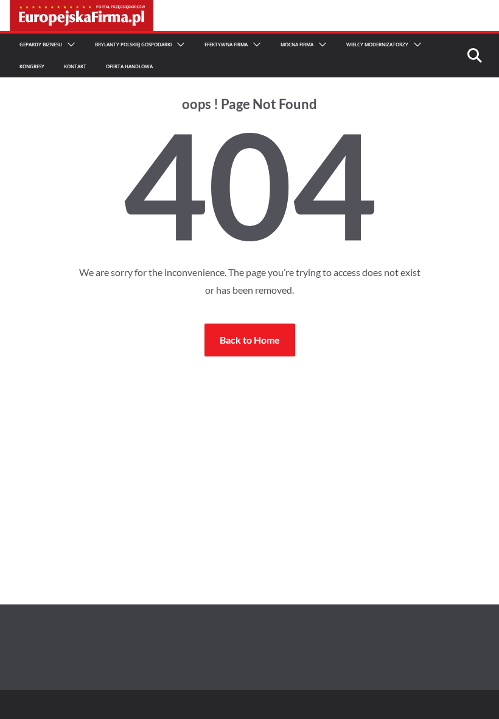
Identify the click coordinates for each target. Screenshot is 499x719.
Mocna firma (297, 44)
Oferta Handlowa (129, 66)
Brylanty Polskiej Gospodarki (133, 44)
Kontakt (75, 66)
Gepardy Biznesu (40, 44)
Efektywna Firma (226, 44)
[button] (68, 44)
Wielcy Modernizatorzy (377, 44)
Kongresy (31, 66)
